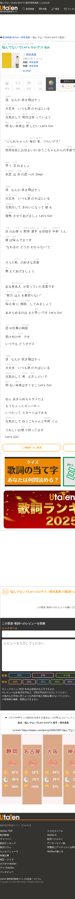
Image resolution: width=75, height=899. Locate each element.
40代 (57, 681)
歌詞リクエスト (55, 839)
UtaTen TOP (6, 831)
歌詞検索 (29, 9)
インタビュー (7, 872)
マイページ (5, 839)
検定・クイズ (7, 859)
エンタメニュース (9, 851)
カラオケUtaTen (8, 863)
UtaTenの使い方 (55, 851)
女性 (43, 675)
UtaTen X (52, 835)
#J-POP (27, 71)
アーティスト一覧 (56, 843)
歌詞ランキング (8, 843)
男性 (19, 675)
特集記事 (4, 855)
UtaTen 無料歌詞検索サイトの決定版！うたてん (20, 879)
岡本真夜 (30, 54)
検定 (57, 9)
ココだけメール (55, 831)
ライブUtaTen (7, 867)
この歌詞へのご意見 (31, 447)
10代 (15, 681)
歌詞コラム (5, 847)
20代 (29, 681)
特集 (44, 9)
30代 (43, 681)
